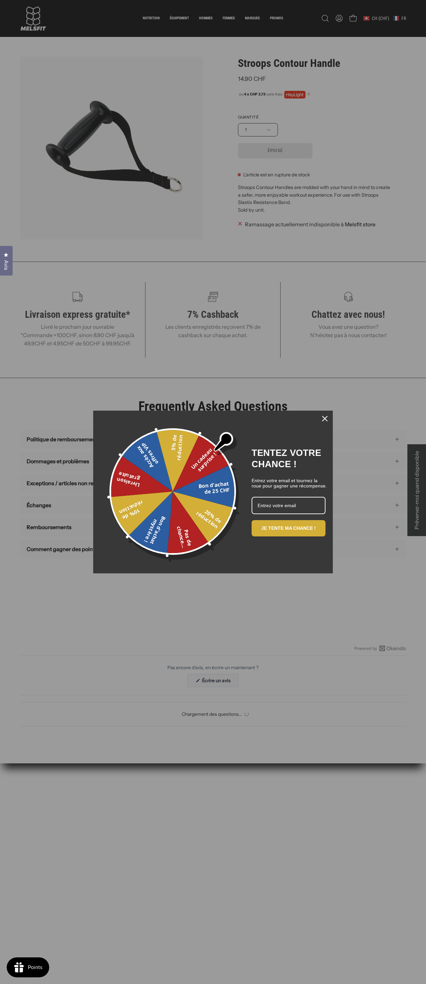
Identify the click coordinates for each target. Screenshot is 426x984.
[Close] (325, 419)
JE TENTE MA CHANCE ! (288, 528)
